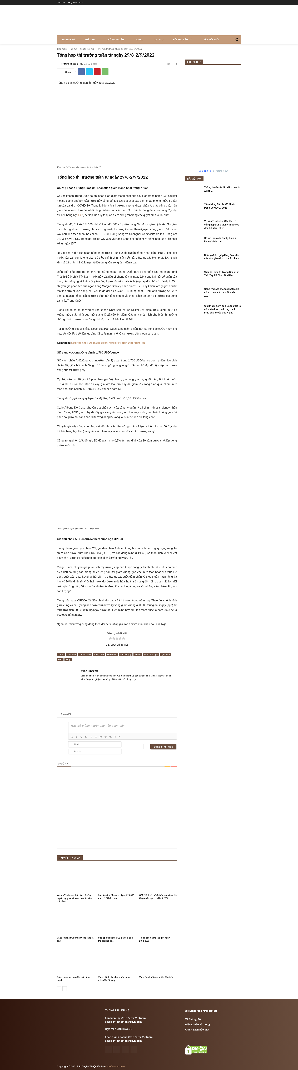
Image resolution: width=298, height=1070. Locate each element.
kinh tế (138, 654)
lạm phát (166, 654)
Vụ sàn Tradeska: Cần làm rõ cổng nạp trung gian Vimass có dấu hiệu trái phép (74, 898)
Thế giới (73, 48)
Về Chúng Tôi (193, 1019)
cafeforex (71, 654)
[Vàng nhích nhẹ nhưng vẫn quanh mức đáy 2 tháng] (117, 960)
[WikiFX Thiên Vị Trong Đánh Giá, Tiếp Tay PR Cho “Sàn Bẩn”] (193, 276)
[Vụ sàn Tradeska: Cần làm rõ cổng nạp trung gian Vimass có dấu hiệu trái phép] (76, 878)
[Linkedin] (116, 1049)
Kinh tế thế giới (87, 48)
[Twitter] (89, 71)
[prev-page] (59, 988)
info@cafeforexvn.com (127, 1021)
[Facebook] (81, 71)
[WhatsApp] (105, 71)
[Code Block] (105, 737)
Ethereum (112, 654)
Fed (80, 215)
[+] (120, 736)
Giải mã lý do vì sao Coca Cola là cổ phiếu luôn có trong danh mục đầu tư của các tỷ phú (222, 309)
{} (115, 736)
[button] (237, 39)
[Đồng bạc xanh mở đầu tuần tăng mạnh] (76, 960)
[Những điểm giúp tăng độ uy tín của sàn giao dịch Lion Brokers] (193, 259)
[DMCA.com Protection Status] (196, 1054)
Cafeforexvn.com (115, 1066)
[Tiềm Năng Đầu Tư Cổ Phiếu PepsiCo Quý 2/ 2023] (193, 208)
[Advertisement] (117, 810)
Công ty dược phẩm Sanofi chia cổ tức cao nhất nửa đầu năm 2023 (221, 292)
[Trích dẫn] (100, 737)
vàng (68, 659)
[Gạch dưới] (81, 737)
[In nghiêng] (76, 737)
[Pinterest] (97, 71)
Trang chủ (62, 48)
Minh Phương (71, 63)
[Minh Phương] (59, 64)
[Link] (110, 737)
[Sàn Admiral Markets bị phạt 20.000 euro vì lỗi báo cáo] (117, 878)
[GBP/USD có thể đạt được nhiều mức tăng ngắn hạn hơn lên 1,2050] (158, 878)
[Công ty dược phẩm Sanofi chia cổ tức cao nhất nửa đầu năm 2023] (193, 293)
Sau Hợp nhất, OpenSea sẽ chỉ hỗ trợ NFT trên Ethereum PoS (108, 342)
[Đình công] (86, 737)
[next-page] (64, 988)
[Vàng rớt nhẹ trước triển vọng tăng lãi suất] (76, 920)
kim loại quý (125, 654)
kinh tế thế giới (151, 654)
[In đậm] (71, 737)
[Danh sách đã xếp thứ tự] (91, 737)
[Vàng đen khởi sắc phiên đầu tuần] (158, 960)
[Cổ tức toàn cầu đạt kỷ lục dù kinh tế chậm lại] (193, 242)
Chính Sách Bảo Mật (197, 1029)
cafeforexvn (85, 654)
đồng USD (99, 654)
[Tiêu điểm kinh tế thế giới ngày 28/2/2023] (158, 920)
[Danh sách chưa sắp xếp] (95, 737)
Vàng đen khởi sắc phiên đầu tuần (156, 977)
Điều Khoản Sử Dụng (197, 1024)
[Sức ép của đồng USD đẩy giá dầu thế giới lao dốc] (117, 920)
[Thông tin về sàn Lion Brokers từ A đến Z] (193, 192)
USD (60, 659)
